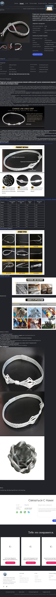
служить (36, 577)
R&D (50, 577)
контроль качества (42, 3)
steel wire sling (3, 490)
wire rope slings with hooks (12, 490)
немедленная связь (38, 54)
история (36, 576)
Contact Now (10, 562)
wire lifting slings (22, 490)
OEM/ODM (51, 576)
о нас (26, 3)
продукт (22, 3)
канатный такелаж (24, 582)
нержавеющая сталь (24, 578)
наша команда (38, 579)
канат (21, 576)
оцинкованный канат (24, 580)
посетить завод (33, 3)
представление (38, 581)
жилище (16, 3)
